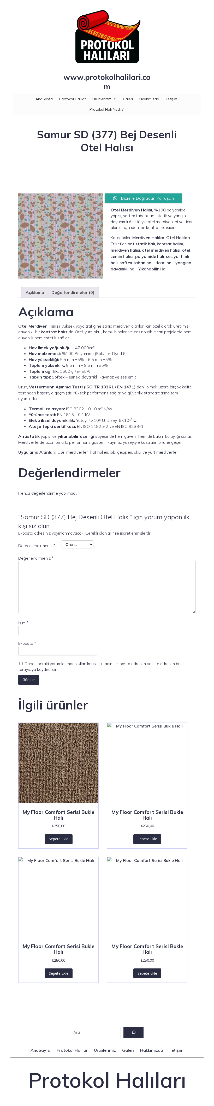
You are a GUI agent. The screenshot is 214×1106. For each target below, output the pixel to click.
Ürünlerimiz (101, 99)
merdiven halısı (125, 250)
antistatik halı (141, 243)
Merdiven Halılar (148, 237)
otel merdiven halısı (161, 250)
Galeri (128, 99)
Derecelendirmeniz (36, 545)
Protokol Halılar (72, 99)
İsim (23, 622)
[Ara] (133, 1032)
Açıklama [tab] (35, 292)
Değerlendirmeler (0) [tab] (72, 292)
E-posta (27, 643)
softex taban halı (136, 262)
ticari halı (164, 262)
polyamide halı (149, 256)
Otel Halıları (178, 237)
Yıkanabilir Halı (153, 268)
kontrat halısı (170, 243)
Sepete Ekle (58, 838)
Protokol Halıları (107, 1080)
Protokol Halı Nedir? (106, 109)
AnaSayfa (44, 99)
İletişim (171, 99)
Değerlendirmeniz (36, 558)
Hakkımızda (149, 99)
